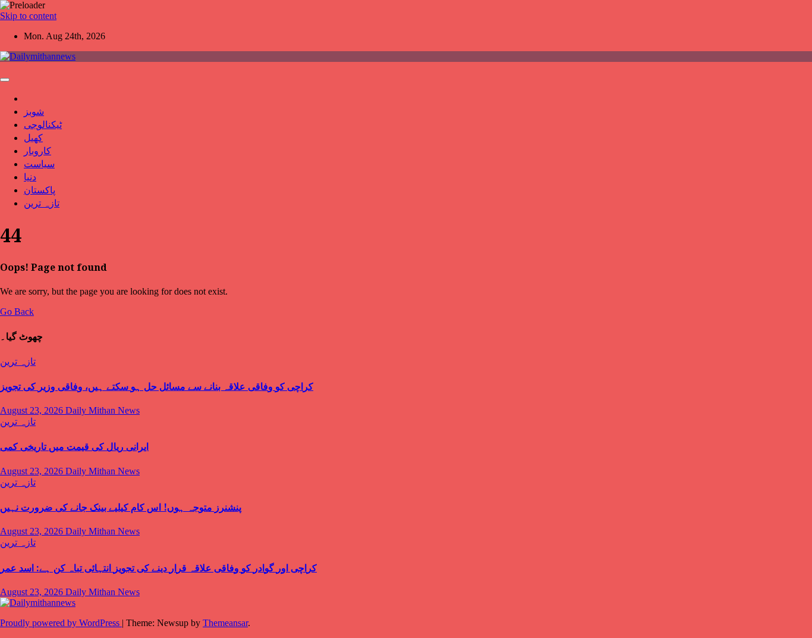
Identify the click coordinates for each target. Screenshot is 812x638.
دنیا (30, 176)
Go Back (17, 312)
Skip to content (28, 16)
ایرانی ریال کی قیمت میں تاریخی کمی (74, 446)
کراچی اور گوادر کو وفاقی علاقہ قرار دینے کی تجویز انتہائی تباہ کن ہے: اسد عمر (158, 567)
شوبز (34, 111)
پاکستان (39, 189)
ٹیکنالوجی (43, 124)
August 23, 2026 (32, 410)
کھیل (33, 137)
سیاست (39, 163)
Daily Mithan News (102, 410)
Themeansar (225, 623)
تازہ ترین (41, 202)
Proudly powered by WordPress (61, 623)
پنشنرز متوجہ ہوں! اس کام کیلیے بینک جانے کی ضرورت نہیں (120, 507)
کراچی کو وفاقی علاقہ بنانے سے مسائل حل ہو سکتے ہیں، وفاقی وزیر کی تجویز (156, 386)
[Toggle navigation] (5, 80)
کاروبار (37, 150)
